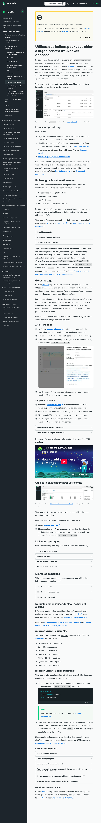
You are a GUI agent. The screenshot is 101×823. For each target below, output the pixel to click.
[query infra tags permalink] (77, 671)
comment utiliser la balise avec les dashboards (62, 622)
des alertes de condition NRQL (76, 617)
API (48, 223)
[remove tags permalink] (57, 400)
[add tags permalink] (54, 325)
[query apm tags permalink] (69, 631)
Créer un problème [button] (84, 37)
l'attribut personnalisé (63, 171)
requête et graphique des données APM (54, 156)
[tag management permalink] (54, 280)
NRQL (80, 614)
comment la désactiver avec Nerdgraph (50, 743)
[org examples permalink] (61, 573)
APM (63, 635)
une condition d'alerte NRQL (63, 798)
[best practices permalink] (62, 541)
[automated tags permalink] (77, 180)
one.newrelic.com (54, 329)
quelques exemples (81, 146)
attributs (70, 66)
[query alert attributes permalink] (63, 787)
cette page (65, 31)
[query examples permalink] (58, 748)
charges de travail (72, 122)
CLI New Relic (60, 223)
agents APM (40, 638)
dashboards (67, 150)
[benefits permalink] (62, 127)
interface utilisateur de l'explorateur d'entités (61, 504)
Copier (88, 702)
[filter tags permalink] (84, 482)
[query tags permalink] (45, 606)
